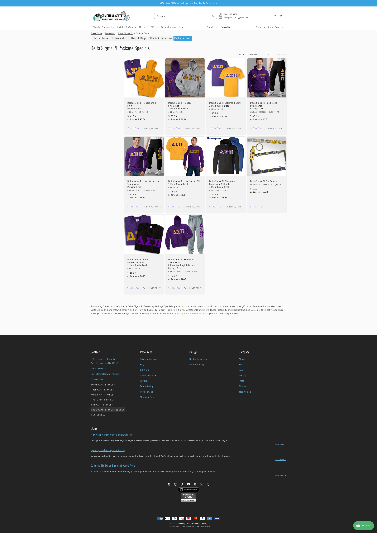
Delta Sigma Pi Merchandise (189, 313)
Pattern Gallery (196, 364)
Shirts (96, 38)
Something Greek (184, 524)
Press (241, 380)
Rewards (144, 380)
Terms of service (203, 526)
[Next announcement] (283, 3)
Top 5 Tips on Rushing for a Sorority (108, 450)
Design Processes (198, 359)
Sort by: (242, 54)
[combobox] (185, 16)
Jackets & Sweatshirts (115, 38)
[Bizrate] (373, 531)
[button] (103, 27)
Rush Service (146, 391)
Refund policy (175, 526)
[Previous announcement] (94, 3)
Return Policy (146, 386)
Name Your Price (148, 375)
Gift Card (144, 370)
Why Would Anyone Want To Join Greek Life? (112, 435)
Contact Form (97, 379)
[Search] (213, 16)
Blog (241, 364)
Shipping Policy (148, 397)
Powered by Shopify (199, 524)
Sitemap (243, 386)
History (242, 375)
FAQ (142, 364)
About (242, 359)
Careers (243, 370)
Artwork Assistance (149, 359)
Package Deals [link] (183, 38)
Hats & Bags (138, 38)
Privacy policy (188, 526)
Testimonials (245, 391)
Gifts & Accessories (160, 38)
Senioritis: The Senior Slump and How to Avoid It (114, 465)
